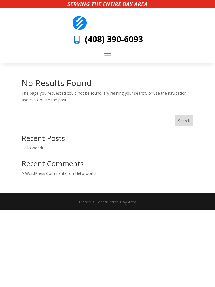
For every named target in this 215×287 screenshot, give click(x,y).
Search (184, 120)
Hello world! (32, 148)
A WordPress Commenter (45, 173)
